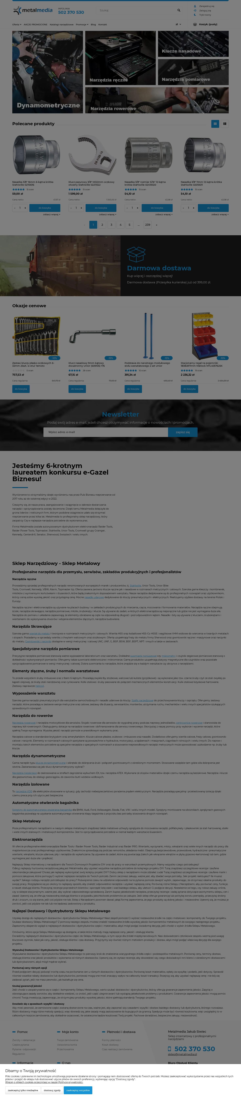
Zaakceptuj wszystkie (78, 1090)
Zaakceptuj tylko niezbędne (23, 1090)
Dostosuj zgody (52, 1090)
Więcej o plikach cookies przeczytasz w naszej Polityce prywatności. (44, 1082)
